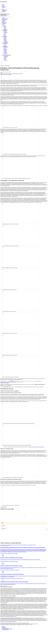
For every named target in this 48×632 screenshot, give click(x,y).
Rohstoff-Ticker (4, 22)
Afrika (5, 58)
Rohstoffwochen (4, 19)
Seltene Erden (6, 42)
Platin (5, 28)
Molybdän (5, 49)
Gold (3, 563)
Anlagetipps (4, 23)
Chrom (5, 51)
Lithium (3, 5)
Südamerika (6, 56)
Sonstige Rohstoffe (5, 46)
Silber (5, 27)
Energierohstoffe (5, 43)
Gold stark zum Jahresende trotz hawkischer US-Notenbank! (12, 574)
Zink (5, 34)
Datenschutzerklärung (5, 629)
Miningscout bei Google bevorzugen (5, 74)
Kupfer (3, 4)
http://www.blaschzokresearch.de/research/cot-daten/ (36, 446)
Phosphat (5, 47)
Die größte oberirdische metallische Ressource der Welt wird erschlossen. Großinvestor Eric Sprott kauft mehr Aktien (22, 547)
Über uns (3, 626)
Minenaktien (4, 10)
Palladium (5, 29)
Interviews (3, 11)
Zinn (5, 35)
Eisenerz (3, 7)
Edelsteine (5, 53)
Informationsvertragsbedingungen (7, 628)
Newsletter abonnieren (4, 1)
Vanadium (5, 41)
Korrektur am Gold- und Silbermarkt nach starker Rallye (11, 557)
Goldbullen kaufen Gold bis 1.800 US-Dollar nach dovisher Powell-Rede (14, 581)
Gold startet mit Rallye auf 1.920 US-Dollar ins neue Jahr (11, 565)
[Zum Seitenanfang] (0, 631)
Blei (4, 33)
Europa (5, 57)
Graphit (5, 40)
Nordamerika (6, 55)
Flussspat (5, 52)
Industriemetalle (5, 30)
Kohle (5, 45)
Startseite (3, 17)
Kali (4, 48)
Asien (5, 59)
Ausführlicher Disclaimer (12, 621)
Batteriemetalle (5, 36)
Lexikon (3, 24)
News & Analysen (5, 18)
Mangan (5, 39)
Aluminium (4, 6)
